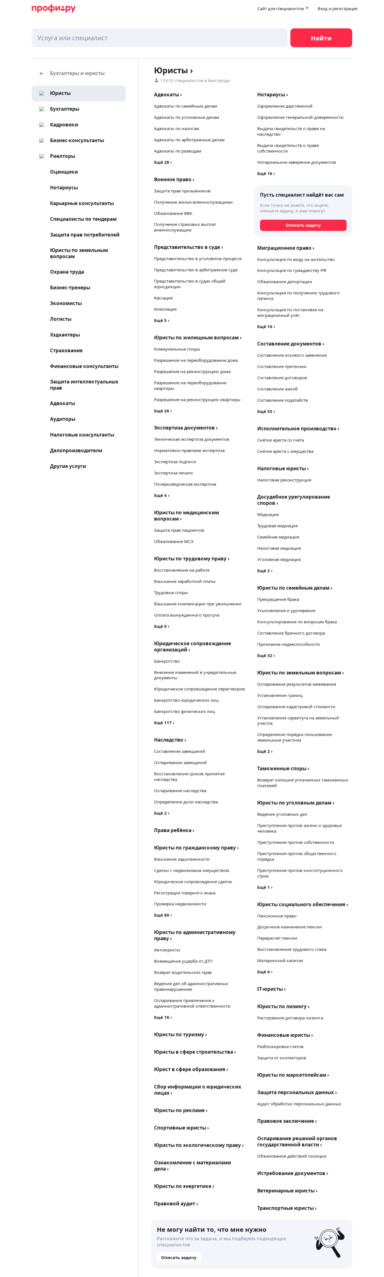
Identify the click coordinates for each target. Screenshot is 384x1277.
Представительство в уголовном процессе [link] (197, 258)
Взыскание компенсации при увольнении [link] (197, 603)
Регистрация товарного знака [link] (184, 893)
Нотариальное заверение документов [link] (296, 162)
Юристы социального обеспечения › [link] (302, 904)
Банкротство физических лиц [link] (184, 711)
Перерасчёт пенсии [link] (277, 938)
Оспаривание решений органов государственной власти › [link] (297, 1141)
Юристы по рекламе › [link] (180, 1110)
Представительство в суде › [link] (188, 247)
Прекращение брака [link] (278, 599)
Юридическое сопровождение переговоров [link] (199, 689)
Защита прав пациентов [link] (179, 530)
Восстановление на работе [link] (181, 570)
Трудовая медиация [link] (277, 525)
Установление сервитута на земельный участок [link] (298, 720)
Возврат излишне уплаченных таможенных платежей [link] (302, 782)
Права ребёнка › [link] (174, 830)
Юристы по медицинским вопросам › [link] (186, 515)
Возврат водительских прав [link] (183, 972)
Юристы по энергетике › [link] (184, 1186)
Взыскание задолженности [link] (182, 859)
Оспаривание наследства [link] (180, 790)
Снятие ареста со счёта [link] (280, 440)
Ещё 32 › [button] (266, 655)
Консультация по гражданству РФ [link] (291, 270)
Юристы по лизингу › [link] (283, 1006)
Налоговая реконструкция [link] (284, 480)
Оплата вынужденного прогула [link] (186, 615)
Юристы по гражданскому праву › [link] (196, 847)
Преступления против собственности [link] (295, 842)
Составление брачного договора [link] (291, 633)
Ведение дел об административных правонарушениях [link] (191, 986)
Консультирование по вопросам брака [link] (297, 621)
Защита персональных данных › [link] (297, 1092)
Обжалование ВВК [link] (173, 213)
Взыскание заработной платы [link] (185, 581)
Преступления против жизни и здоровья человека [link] (299, 828)
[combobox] (160, 37)
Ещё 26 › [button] (163, 410)
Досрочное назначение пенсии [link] (289, 927)
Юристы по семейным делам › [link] (294, 588)
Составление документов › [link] (290, 343)
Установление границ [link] (279, 695)
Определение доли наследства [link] (186, 802)
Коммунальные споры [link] (177, 349)
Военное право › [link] (174, 179)
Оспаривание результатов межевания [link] (296, 684)
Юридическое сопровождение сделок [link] (193, 881)
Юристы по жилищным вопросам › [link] (197, 337)
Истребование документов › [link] (292, 1173)
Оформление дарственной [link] (285, 106)
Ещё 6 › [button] (265, 971)
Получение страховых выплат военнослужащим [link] (185, 227)
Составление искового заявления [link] (292, 355)
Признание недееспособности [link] (288, 644)
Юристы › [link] (173, 70)
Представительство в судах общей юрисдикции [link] (189, 283)
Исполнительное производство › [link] (298, 428)
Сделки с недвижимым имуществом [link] (191, 870)
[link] (53, 93)
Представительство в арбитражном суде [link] (196, 269)
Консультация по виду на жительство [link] (296, 259)
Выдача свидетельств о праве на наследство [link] (291, 131)
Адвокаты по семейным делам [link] (185, 106)
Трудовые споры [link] (171, 592)
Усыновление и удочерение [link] (286, 610)
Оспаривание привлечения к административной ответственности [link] (192, 1003)
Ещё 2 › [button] (162, 813)
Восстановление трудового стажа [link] (291, 949)
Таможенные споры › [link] (283, 768)
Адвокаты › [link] (168, 94)
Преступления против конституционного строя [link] (300, 873)
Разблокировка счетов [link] (280, 1046)
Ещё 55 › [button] (266, 411)
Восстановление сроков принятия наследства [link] (189, 776)
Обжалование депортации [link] (284, 281)
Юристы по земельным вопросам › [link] (300, 672)
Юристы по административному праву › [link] (195, 935)
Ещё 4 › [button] (162, 495)
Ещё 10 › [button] (266, 326)
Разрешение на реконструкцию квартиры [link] (197, 399)
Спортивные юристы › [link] (181, 1127)
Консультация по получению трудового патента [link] (298, 295)
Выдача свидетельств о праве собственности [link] (288, 148)
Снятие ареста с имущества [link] (285, 451)
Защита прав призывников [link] (182, 191)
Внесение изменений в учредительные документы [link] (195, 675)
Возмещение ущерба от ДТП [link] (183, 961)
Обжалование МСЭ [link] (173, 541)
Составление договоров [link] (282, 377)
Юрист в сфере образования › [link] (191, 1069)
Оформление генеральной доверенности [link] (300, 117)
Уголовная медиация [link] (279, 559)
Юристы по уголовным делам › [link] (295, 802)
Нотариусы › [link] (272, 94)
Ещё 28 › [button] (163, 162)
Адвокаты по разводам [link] (177, 151)
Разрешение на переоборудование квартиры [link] (190, 385)
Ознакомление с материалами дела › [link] (192, 1165)
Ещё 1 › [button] (265, 887)
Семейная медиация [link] (278, 537)
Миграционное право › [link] (285, 248)
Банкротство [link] (167, 661)
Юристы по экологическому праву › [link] (199, 1145)
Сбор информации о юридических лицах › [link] (197, 1089)
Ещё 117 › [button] (164, 722)
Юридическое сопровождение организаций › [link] (192, 646)
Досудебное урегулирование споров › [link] (293, 500)
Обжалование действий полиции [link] (292, 1156)
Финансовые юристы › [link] (285, 1035)
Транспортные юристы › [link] (287, 1208)
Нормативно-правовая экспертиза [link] (189, 450)
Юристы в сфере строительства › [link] (195, 1052)
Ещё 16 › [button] (266, 173)
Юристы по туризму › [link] (180, 1034)
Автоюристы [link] (167, 950)
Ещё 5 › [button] (162, 320)
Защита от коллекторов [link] (281, 1057)
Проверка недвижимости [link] (180, 903)
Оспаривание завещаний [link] (180, 762)
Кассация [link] (163, 298)
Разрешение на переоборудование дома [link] (196, 360)
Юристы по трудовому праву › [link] (191, 558)
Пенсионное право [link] (277, 916)
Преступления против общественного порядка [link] (296, 856)
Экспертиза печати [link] (173, 473)
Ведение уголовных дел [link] (282, 814)
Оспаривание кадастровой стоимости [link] (296, 706)
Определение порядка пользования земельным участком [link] (294, 737)
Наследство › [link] (170, 740)
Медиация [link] (268, 514)
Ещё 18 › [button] (163, 1017)
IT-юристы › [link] (271, 989)
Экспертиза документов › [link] (186, 427)
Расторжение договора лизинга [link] (290, 1018)
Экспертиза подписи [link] (175, 461)
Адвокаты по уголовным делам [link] (186, 117)
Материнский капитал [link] (280, 960)
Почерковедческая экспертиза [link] (185, 484)
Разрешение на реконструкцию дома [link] (192, 371)
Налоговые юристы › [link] (283, 468)
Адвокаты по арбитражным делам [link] (189, 139)
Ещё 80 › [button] (163, 915)
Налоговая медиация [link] (279, 548)
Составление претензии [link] (282, 366)
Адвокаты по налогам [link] (176, 128)
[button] (79, 73)
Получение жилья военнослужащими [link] (193, 202)
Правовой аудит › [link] (176, 1203)
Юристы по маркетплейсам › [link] (293, 1075)
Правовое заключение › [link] (287, 1121)
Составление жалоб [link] (277, 389)
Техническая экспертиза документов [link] (191, 439)
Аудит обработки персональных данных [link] (299, 1103)
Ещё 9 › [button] (162, 626)
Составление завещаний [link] (179, 751)
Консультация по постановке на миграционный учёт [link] (290, 312)
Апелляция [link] (165, 309)
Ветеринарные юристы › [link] (287, 1190)
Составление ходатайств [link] (282, 400)
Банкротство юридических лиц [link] (186, 700)
